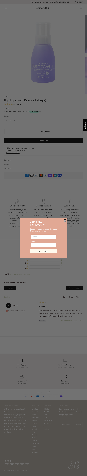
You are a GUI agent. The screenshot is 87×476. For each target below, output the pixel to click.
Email (33, 241)
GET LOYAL (43, 251)
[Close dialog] (65, 220)
